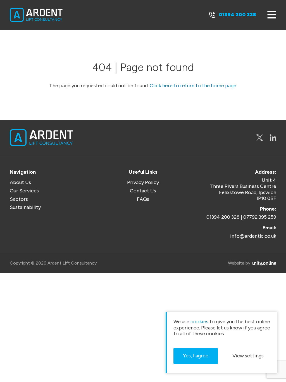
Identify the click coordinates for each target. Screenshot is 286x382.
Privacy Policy (143, 182)
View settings (248, 356)
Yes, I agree (195, 356)
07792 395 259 (259, 217)
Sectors (19, 199)
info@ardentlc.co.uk (253, 236)
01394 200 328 (237, 14)
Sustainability (25, 207)
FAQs (143, 199)
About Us (20, 182)
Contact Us (143, 191)
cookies (199, 322)
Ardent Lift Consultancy (36, 15)
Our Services (24, 191)
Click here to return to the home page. (193, 86)
